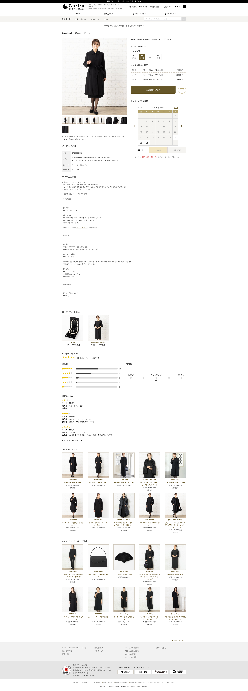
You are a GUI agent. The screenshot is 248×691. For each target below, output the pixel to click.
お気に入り (168, 7)
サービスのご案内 (139, 14)
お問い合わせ (161, 648)
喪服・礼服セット (80, 19)
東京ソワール (95, 19)
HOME (77, 14)
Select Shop (142, 46)
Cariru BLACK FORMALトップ (74, 648)
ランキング (98, 651)
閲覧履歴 (155, 7)
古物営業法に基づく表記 (138, 682)
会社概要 (75, 682)
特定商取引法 (86, 682)
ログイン (144, 7)
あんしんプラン (131, 654)
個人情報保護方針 (121, 682)
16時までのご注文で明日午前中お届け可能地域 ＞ (124, 25)
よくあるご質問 (131, 657)
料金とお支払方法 (132, 651)
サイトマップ (107, 682)
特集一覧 (65, 654)
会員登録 (133, 7)
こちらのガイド (81, 228)
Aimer (106, 19)
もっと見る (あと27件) (70, 440)
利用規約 (97, 682)
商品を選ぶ (108, 14)
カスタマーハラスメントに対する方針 (161, 682)
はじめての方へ (170, 14)
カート (179, 7)
